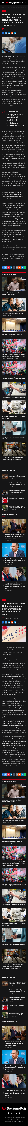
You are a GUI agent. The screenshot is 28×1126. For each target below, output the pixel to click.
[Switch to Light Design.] (25, 2)
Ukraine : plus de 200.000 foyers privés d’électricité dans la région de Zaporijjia (17, 507)
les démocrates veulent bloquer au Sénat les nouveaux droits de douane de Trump (15, 536)
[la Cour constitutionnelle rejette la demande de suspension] (14, 325)
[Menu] (3, 2)
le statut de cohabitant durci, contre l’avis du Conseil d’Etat (12, 293)
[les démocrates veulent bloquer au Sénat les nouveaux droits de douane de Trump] (14, 526)
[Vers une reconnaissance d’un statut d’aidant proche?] (14, 304)
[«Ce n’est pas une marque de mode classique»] (5, 500)
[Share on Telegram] (15, 33)
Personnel (8, 29)
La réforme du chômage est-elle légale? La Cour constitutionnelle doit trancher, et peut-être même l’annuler (13, 356)
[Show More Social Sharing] (18, 33)
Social (4, 10)
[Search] (23, 2)
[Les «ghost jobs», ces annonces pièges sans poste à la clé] (14, 428)
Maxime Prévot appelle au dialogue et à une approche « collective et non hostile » (15, 560)
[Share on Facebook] (3, 33)
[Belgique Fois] (13, 2)
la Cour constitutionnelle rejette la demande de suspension (12, 335)
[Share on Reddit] (12, 33)
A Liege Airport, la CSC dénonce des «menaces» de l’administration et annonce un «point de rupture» (12, 459)
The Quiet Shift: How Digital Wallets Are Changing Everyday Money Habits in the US (17, 484)
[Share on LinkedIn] (9, 33)
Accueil (3, 7)
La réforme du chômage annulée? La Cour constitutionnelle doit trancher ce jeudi (14, 377)
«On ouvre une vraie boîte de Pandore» (13, 397)
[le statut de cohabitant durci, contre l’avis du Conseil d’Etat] (14, 284)
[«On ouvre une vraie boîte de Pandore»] (14, 389)
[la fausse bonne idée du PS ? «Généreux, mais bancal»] (14, 407)
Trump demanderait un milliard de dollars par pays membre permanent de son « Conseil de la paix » (15, 585)
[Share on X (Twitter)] (6, 33)
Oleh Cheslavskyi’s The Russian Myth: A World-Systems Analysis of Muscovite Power (17, 476)
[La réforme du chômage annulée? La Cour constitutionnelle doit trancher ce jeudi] (14, 368)
